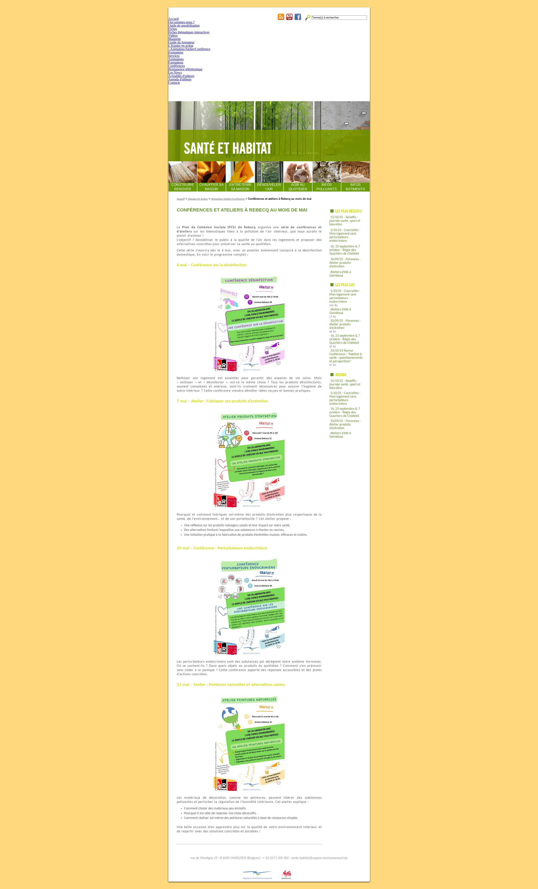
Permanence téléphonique (185, 69)
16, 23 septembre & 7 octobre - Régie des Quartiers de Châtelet (344, 250)
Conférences (176, 66)
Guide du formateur (181, 42)
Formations (175, 52)
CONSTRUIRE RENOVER (182, 187)
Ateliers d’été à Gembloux (340, 274)
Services (173, 56)
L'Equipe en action (180, 45)
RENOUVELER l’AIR (269, 187)
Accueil (173, 19)
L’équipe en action (198, 199)
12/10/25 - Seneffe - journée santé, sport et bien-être (344, 221)
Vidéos (173, 35)
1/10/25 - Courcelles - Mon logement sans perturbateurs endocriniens (344, 235)
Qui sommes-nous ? (181, 22)
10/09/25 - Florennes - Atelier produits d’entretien (345, 263)
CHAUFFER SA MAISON (211, 187)
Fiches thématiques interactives (188, 32)
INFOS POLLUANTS (326, 187)
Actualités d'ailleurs (181, 76)
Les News (175, 72)
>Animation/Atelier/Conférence (189, 49)
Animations (176, 59)
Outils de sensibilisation (184, 25)
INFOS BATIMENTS (355, 187)
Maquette (174, 39)
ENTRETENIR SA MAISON (240, 187)
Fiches (172, 29)
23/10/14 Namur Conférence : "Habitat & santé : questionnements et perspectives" (346, 356)
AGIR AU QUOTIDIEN (298, 187)
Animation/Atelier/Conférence (228, 199)
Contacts (174, 82)
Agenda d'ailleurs (179, 79)
